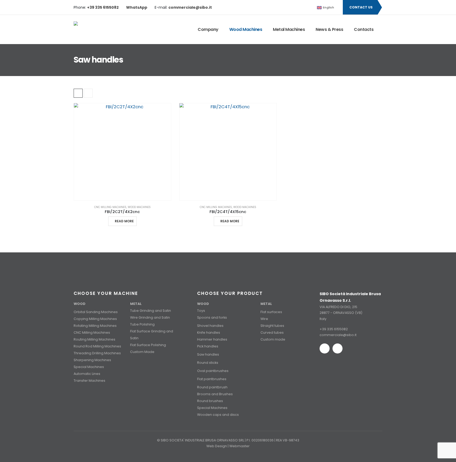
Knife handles (208, 332)
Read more (124, 221)
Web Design (216, 446)
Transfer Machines (89, 380)
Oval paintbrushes (213, 371)
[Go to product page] (122, 151)
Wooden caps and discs (218, 414)
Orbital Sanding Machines (96, 312)
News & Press (329, 29)
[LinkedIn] (299, 7)
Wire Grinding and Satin (150, 317)
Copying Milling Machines (95, 319)
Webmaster (239, 446)
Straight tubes (272, 325)
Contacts (363, 29)
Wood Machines (245, 29)
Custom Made (142, 352)
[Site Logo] (95, 29)
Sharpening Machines (92, 360)
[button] (310, 7)
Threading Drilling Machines (97, 353)
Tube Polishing (142, 324)
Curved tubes (272, 332)
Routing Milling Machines (94, 339)
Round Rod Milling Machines (97, 346)
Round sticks (207, 362)
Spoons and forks (212, 317)
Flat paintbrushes (211, 379)
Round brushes (210, 401)
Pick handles (207, 346)
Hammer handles (212, 339)
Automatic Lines (87, 373)
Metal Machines (289, 29)
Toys (201, 310)
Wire (264, 319)
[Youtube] (290, 7)
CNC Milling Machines (110, 207)
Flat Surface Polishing (148, 345)
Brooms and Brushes (215, 394)
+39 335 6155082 (334, 329)
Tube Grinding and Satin (150, 310)
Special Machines (89, 367)
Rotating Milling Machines (95, 325)
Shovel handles (210, 325)
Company (208, 29)
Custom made (272, 339)
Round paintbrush (212, 387)
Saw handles (208, 354)
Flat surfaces (271, 312)
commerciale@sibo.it (338, 335)
